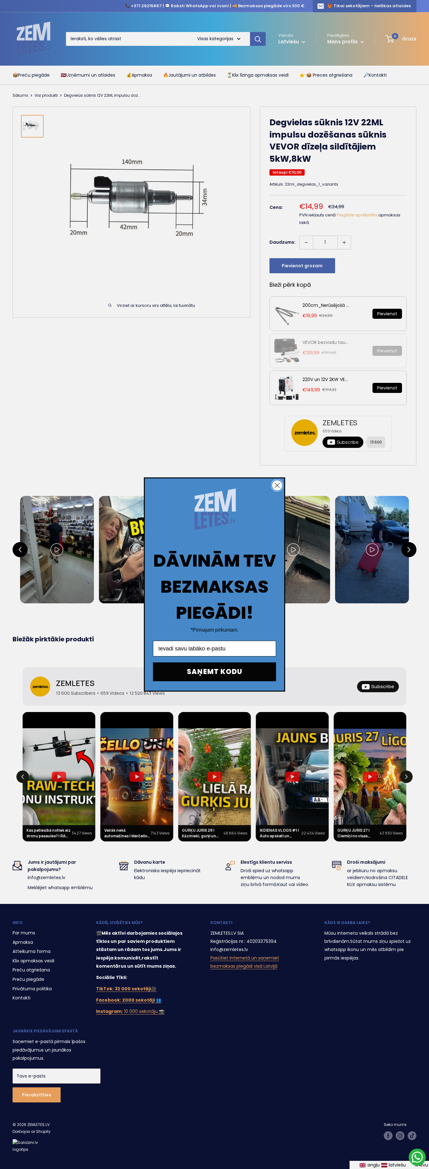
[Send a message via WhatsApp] (417, 1157)
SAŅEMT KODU (214, 672)
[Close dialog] (277, 485)
